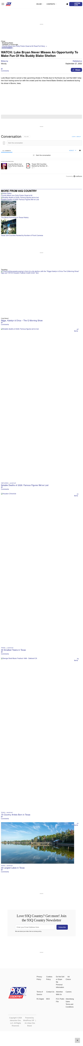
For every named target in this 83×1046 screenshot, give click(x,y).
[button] (41, 41)
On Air (39, 4)
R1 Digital (40, 999)
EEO (48, 999)
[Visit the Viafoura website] (77, 176)
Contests (51, 4)
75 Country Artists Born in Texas (15, 814)
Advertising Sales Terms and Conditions (70, 1003)
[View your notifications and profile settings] (67, 4)
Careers (68, 992)
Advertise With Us (59, 993)
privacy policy (37, 931)
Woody (4, 63)
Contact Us (50, 992)
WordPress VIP (28, 1020)
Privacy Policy (39, 978)
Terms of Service (40, 993)
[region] (41, 156)
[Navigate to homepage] (12, 4)
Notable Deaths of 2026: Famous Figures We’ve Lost (24, 485)
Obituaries (4, 483)
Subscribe (62, 927)
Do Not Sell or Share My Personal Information (60, 982)
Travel (3, 648)
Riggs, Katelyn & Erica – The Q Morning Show (22, 320)
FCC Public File (60, 1000)
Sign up (79, 136)
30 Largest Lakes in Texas (13, 867)
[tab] (6, 150)
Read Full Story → (40, 46)
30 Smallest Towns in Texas (13, 649)
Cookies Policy (49, 978)
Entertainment (7, 48)
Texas (3, 812)
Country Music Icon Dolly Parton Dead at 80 (18, 46)
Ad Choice (68, 978)
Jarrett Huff (13, 483)
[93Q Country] (17, 998)
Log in (73, 136)
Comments (5, 71)
